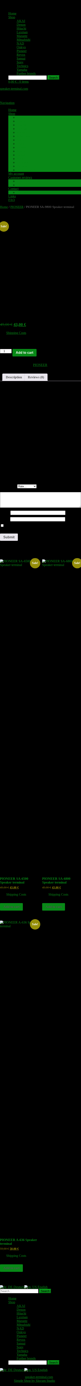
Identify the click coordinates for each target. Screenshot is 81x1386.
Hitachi (21, 28)
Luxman (22, 32)
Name (5, 512)
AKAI (21, 21)
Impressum (24, 192)
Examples (23, 185)
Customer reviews (20, 177)
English (42, 1287)
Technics (22, 66)
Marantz (22, 36)
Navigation (7, 103)
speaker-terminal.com (14, 88)
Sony (20, 62)
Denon (21, 24)
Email (5, 519)
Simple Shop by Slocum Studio (34, 1380)
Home (12, 13)
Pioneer (22, 51)
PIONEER (16, 207)
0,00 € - (18, 81)
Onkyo (21, 47)
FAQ (11, 200)
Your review (9, 490)
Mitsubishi (23, 39)
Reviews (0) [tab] (36, 377)
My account (16, 173)
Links (12, 196)
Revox (21, 54)
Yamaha (22, 69)
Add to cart (24, 352)
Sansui (21, 58)
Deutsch (18, 1287)
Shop (11, 17)
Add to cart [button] (11, 907)
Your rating (8, 486)
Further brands (26, 73)
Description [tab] (14, 377)
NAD (20, 43)
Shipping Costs (16, 333)
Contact (13, 188)
